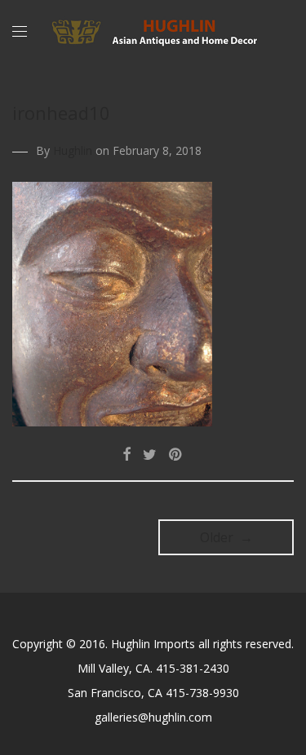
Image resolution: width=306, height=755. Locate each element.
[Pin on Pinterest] (176, 454)
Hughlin (72, 150)
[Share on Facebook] (126, 454)
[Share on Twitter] (150, 454)
